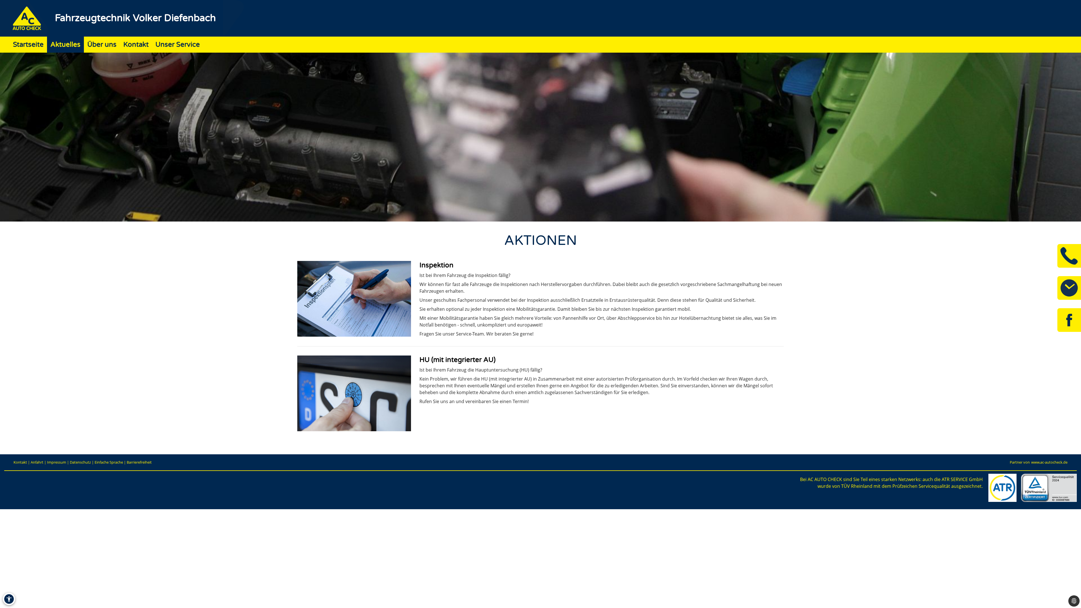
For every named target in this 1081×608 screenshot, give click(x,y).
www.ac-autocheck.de (1049, 462)
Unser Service (177, 45)
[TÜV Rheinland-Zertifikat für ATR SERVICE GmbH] (1049, 488)
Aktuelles (65, 45)
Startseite (28, 45)
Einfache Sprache (109, 462)
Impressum (56, 462)
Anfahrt (37, 462)
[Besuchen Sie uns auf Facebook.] (1069, 320)
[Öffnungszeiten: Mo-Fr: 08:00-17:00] (1069, 288)
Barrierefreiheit (139, 462)
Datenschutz (80, 462)
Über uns (102, 45)
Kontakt (136, 45)
